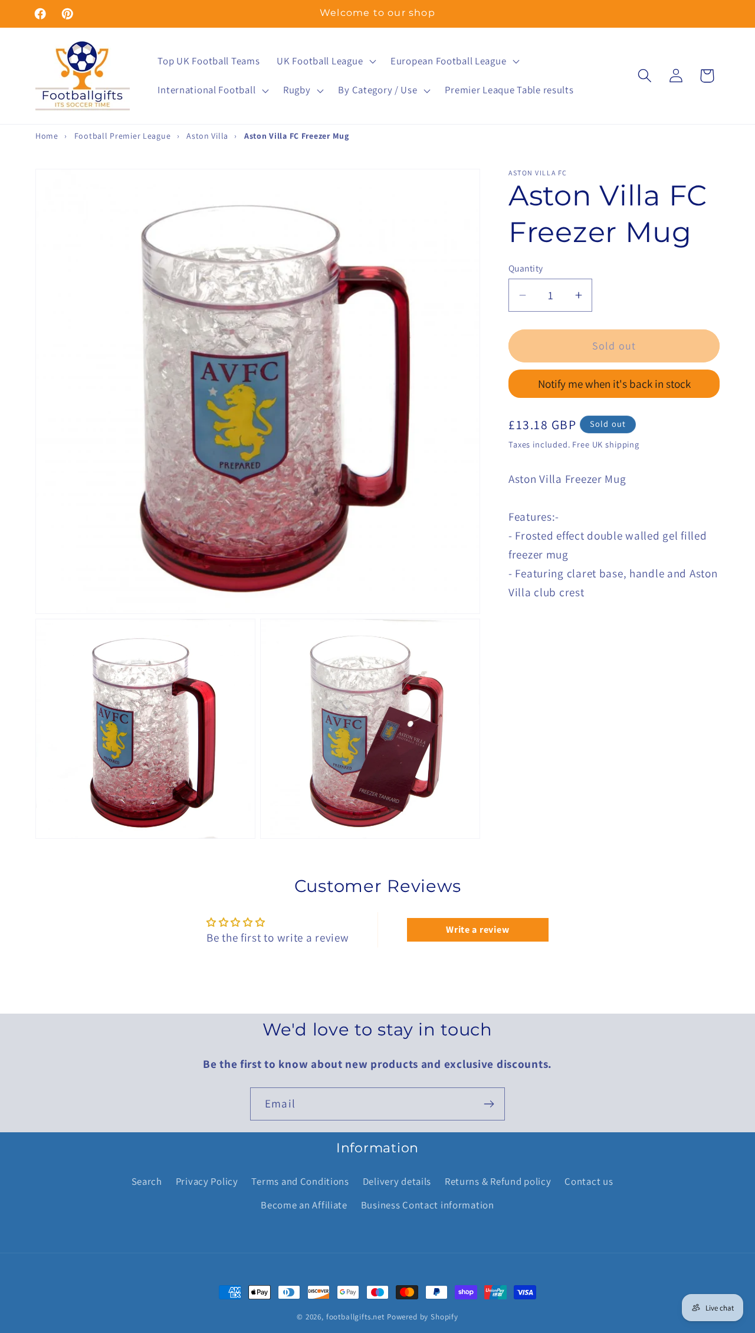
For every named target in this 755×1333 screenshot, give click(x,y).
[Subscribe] (488, 1103)
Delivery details (397, 1181)
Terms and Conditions (300, 1181)
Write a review (477, 929)
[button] (325, 61)
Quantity (525, 268)
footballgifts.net (355, 1317)
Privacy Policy (207, 1181)
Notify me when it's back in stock (614, 383)
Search (147, 1181)
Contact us (588, 1181)
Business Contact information (427, 1204)
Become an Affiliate (304, 1204)
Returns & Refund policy (498, 1181)
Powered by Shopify (422, 1317)
